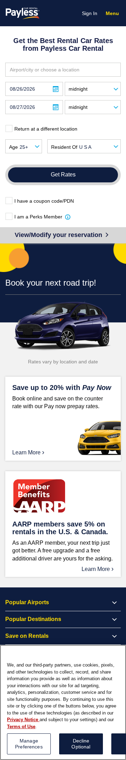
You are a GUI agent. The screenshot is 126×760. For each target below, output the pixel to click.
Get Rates (63, 174)
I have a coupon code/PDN (44, 201)
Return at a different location (45, 129)
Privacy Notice (23, 719)
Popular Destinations (33, 619)
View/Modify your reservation (59, 234)
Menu (113, 14)
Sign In (89, 13)
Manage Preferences (29, 743)
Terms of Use (21, 726)
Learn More (28, 452)
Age (13, 147)
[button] (68, 216)
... (55, 89)
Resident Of (64, 147)
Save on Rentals (27, 636)
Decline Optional (80, 743)
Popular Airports (27, 602)
